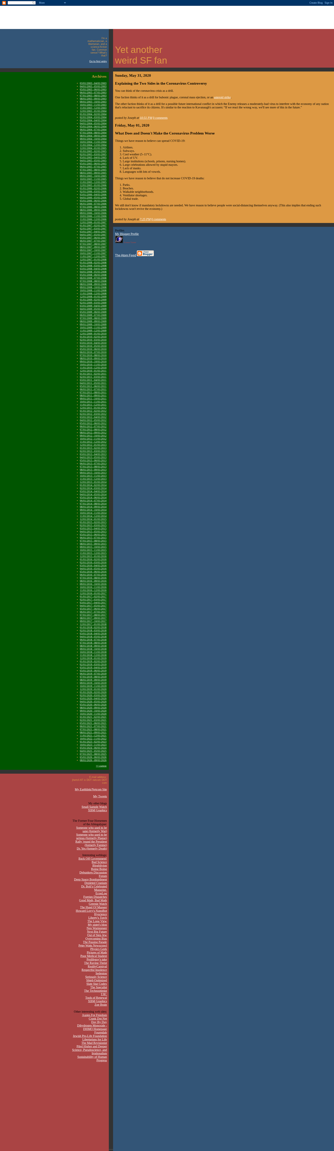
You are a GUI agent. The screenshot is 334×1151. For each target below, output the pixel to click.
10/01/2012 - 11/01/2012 (93, 438)
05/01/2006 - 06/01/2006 (93, 200)
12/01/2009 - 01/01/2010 (93, 333)
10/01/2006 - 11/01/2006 (93, 216)
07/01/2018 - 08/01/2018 (93, 642)
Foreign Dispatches (95, 896)
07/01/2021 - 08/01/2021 (93, 729)
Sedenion (101, 973)
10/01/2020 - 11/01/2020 (93, 713)
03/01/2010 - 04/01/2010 (93, 342)
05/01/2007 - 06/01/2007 (93, 237)
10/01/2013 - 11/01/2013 (93, 475)
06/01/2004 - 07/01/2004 (93, 129)
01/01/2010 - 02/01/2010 (93, 336)
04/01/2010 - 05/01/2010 (93, 346)
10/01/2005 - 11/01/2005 (93, 179)
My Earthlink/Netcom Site (91, 789)
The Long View (97, 921)
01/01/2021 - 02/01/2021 (93, 716)
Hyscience (100, 914)
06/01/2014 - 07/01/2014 (93, 500)
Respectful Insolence (94, 970)
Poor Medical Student (93, 956)
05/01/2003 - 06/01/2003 (93, 89)
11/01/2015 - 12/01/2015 (93, 553)
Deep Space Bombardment (90, 879)
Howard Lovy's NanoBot (91, 910)
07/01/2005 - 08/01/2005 (93, 169)
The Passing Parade (95, 942)
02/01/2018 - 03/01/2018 (93, 630)
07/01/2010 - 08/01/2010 (93, 355)
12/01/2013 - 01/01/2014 (93, 482)
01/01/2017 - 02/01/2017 (93, 596)
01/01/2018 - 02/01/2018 (93, 627)
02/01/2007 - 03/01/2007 (93, 228)
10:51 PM (146, 117)
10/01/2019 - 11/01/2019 (93, 686)
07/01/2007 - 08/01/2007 (93, 243)
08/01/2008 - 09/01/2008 (93, 284)
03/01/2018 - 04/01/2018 (93, 633)
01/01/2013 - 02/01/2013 (93, 448)
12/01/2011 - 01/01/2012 (93, 407)
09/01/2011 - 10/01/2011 (93, 398)
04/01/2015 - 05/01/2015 (93, 531)
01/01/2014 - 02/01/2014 (93, 485)
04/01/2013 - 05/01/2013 (93, 457)
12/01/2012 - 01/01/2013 (93, 444)
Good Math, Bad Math (93, 900)
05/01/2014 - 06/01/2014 (93, 497)
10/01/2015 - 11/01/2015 (93, 550)
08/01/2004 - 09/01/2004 (93, 135)
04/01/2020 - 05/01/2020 (93, 701)
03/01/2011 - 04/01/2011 (93, 380)
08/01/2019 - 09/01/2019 (93, 679)
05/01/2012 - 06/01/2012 (93, 423)
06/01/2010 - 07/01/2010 (93, 352)
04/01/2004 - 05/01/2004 (93, 123)
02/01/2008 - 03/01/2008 (93, 265)
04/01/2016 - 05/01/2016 (93, 568)
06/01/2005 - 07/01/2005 (93, 166)
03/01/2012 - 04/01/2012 (93, 417)
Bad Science (99, 862)
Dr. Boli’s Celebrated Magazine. (94, 888)
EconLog (101, 893)
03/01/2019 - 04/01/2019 (93, 667)
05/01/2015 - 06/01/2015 (93, 534)
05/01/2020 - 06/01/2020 (93, 704)
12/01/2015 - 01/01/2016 (93, 556)
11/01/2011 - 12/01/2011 (93, 404)
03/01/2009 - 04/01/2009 (93, 305)
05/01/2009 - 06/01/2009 (93, 312)
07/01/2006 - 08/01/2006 (93, 206)
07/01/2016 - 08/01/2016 (93, 577)
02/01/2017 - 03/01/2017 (93, 599)
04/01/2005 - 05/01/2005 (93, 160)
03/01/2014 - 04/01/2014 (93, 491)
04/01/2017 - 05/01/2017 (93, 605)
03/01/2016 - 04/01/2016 (93, 565)
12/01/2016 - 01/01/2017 (93, 593)
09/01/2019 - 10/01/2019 (93, 682)
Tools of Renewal (96, 997)
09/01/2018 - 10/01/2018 (93, 648)
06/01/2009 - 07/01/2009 (93, 315)
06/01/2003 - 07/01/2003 (93, 92)
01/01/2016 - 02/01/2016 (93, 559)
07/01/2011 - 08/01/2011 (93, 392)
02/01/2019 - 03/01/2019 (93, 664)
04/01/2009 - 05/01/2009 (93, 308)
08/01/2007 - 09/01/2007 (93, 247)
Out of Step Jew (97, 935)
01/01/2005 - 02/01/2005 (93, 151)
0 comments (160, 117)
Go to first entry (98, 61)
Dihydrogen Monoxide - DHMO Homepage (92, 1027)
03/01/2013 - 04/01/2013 (93, 454)
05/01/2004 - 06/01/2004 (93, 126)
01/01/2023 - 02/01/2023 (93, 741)
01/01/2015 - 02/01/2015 (93, 522)
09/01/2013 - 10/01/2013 (93, 472)
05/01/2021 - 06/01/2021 (93, 723)
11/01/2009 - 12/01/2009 (93, 330)
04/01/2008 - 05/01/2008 (93, 271)
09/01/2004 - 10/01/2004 (93, 138)
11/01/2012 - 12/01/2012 (93, 441)
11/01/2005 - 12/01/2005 (93, 182)
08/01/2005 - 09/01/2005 (93, 172)
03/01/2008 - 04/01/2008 (93, 268)
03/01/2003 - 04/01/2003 (93, 83)
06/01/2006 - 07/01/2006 (93, 203)
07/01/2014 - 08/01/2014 (93, 503)
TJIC (104, 994)
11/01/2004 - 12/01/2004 (93, 145)
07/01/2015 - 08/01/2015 (93, 540)
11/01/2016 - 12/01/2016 (93, 590)
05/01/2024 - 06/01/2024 (93, 747)
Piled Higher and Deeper (92, 1046)
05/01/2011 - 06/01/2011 (93, 386)
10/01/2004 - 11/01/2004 (93, 141)
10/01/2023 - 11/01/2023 (93, 744)
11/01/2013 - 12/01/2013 (93, 478)
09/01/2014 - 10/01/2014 (93, 509)
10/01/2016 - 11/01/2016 (93, 587)
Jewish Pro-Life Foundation (90, 1036)
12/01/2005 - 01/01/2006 (93, 185)
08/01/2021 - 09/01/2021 (93, 732)
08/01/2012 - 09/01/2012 (93, 432)
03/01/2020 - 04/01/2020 (93, 698)
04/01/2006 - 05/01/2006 (93, 197)
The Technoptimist (95, 990)
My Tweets (100, 796)
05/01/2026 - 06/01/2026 (93, 757)
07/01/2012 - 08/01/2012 (93, 429)
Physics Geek (98, 949)
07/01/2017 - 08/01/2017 (93, 614)
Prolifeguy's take (97, 959)
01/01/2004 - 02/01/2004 (93, 114)
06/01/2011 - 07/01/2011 (93, 389)
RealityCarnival (97, 966)
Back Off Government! (92, 858)
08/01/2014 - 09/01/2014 (93, 506)
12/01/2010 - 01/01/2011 (93, 370)
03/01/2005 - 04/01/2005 (93, 157)
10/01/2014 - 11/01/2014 (93, 512)
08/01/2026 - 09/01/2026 (93, 760)
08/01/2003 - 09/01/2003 (93, 98)
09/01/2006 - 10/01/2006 (93, 213)
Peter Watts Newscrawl (92, 945)
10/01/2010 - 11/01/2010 (93, 364)
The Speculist (98, 987)
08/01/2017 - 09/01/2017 (93, 618)
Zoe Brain (101, 1004)
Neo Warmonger (97, 928)
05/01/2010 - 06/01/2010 (93, 349)
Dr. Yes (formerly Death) (92, 848)
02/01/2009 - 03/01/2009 (93, 302)
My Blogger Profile (127, 234)
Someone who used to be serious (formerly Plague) (91, 836)
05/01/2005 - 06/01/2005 (93, 163)
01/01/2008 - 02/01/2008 (93, 262)
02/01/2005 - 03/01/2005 (93, 154)
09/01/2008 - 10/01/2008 (93, 287)
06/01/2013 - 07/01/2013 (93, 463)
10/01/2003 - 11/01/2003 (93, 104)
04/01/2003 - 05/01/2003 (93, 86)
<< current (101, 765)
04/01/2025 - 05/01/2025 (93, 750)
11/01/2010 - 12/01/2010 (93, 367)
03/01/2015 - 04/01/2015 (93, 528)
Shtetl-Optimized (96, 980)
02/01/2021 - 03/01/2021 (93, 720)
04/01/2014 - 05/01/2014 (93, 494)
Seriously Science (96, 976)
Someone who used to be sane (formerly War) (91, 829)
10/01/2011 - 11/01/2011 (93, 401)
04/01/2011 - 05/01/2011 (93, 383)
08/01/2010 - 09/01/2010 (93, 358)
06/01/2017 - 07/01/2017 (93, 611)
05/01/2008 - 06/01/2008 (93, 274)
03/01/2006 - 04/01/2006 (93, 194)
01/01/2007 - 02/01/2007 (93, 225)
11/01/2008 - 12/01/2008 (93, 293)
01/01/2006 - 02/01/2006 (93, 188)
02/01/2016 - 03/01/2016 (93, 562)
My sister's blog (97, 924)
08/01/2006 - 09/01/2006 (93, 209)
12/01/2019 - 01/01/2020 (93, 689)
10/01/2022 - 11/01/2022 (93, 738)
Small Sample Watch (94, 806)
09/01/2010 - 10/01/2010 (93, 361)
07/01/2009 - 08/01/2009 (93, 318)
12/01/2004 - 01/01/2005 (93, 148)
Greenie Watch (98, 903)
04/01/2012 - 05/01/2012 (93, 420)
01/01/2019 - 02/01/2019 (93, 661)
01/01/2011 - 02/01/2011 (93, 373)
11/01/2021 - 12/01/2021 (93, 735)
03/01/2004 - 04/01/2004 (93, 120)
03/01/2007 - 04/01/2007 (93, 231)
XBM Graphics (97, 810)
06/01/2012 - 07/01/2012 (93, 426)
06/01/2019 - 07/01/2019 (93, 673)
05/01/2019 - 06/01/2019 (93, 670)
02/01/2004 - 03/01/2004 (93, 117)
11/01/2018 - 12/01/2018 (93, 655)
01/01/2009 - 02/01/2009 (93, 299)
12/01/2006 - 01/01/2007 (93, 222)
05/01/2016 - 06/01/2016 (93, 571)
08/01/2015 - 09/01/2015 (93, 543)
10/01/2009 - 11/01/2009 (93, 327)
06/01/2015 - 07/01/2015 (93, 537)
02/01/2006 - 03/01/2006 (93, 191)
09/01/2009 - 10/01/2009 (93, 324)
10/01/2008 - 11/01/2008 (93, 290)
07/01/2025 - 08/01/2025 (93, 754)
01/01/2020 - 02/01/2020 (93, 692)
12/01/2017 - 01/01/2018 (93, 624)
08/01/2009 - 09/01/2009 (93, 321)
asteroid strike (222, 97)
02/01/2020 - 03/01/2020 (93, 695)
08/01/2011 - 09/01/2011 (93, 395)
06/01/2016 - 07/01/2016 (93, 574)
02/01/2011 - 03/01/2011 (93, 376)
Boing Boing (99, 869)
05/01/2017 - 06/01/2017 (93, 608)
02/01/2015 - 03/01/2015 (93, 525)
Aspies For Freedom (94, 1015)
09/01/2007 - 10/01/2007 (93, 250)
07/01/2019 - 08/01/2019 (93, 676)
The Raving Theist (95, 963)
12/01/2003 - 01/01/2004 (93, 111)
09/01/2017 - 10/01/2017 (93, 621)
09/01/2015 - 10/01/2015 (93, 546)
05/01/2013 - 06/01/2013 (93, 460)
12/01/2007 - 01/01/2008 (93, 259)
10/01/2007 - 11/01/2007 (93, 253)
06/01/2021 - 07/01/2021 (93, 726)
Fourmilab (100, 1032)
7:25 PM (145, 219)
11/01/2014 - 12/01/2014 (93, 516)
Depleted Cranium (95, 883)
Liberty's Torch (97, 917)
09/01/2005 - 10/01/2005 (93, 175)
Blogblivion (99, 865)
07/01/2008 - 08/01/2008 (93, 281)
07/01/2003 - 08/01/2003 (93, 95)
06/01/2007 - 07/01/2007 (93, 240)
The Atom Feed (125, 255)
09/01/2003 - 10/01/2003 (93, 101)
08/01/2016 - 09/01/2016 (93, 580)
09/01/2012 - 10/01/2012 (93, 435)
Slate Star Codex (96, 983)
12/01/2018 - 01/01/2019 (93, 658)
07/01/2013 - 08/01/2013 (93, 466)
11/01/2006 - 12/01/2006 (93, 219)
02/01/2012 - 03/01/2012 (93, 414)
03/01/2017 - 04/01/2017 (93, 602)
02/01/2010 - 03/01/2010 (93, 339)
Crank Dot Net (98, 1018)
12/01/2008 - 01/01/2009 (93, 296)
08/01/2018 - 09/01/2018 (93, 645)
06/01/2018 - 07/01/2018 (93, 639)
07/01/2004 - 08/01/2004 (93, 132)
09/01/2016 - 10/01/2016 (93, 584)
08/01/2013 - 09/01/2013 (93, 469)
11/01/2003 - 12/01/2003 (93, 107)
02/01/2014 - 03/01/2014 (93, 488)
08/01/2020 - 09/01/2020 (93, 707)
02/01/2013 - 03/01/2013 (93, 451)
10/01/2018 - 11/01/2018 (93, 652)
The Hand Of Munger (93, 907)
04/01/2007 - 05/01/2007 (93, 234)
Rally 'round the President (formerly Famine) (91, 843)
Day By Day (99, 1022)
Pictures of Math (97, 952)
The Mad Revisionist (94, 1043)
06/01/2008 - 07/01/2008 (93, 277)
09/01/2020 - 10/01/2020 (93, 710)
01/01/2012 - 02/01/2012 (93, 410)
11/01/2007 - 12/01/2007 (93, 256)
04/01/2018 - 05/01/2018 (93, 636)
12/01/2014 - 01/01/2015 (93, 519)
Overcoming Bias (96, 938)
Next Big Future (97, 931)
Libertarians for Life (94, 1039)
